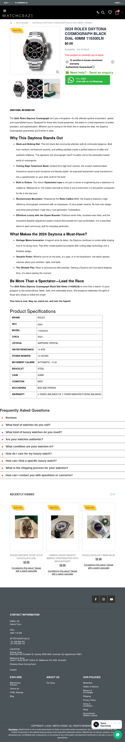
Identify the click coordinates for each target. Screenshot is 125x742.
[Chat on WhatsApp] (117, 734)
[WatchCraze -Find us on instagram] (103, 599)
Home (11, 23)
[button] (108, 494)
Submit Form (15, 624)
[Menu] (4, 10)
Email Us (14, 621)
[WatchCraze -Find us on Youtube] (111, 599)
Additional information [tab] (22, 110)
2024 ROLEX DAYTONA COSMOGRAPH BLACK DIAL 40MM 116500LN (85, 33)
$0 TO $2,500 (22, 22)
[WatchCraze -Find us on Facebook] (95, 599)
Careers (13, 669)
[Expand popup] (115, 723)
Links (117, 3)
